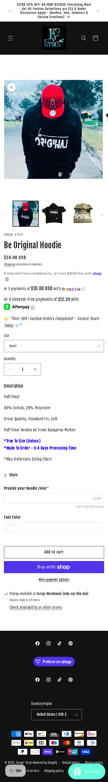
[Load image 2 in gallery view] (54, 214)
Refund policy (71, 763)
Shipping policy (54, 771)
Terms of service (28, 771)
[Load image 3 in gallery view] (82, 214)
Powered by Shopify (45, 763)
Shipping (9, 264)
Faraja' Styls (24, 763)
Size (6, 336)
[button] (10, 38)
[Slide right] (102, 215)
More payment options (54, 580)
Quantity (10, 359)
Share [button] (13, 475)
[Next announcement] (98, 11)
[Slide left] (6, 215)
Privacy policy (94, 763)
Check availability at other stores (36, 607)
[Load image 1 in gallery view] (26, 214)
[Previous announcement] (9, 11)
